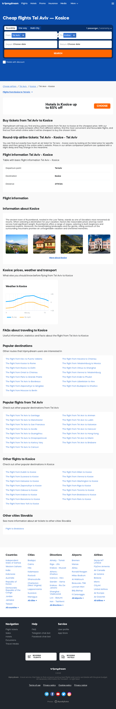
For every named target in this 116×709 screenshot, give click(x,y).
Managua (32, 597)
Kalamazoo (33, 572)
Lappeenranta (35, 589)
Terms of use (34, 685)
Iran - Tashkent (57, 601)
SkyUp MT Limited (99, 561)
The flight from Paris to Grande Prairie (24, 377)
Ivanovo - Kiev (57, 578)
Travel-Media (12, 644)
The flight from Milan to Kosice (77, 472)
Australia (10, 578)
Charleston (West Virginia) (34, 584)
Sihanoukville (34, 579)
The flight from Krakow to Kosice (21, 495)
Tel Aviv (23, 86)
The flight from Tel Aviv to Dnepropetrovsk (26, 438)
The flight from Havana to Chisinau (79, 359)
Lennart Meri (78, 587)
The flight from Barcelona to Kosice (23, 499)
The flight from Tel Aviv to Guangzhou (24, 434)
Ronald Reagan (79, 572)
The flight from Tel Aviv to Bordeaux (23, 381)
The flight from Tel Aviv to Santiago (23, 415)
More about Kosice (58, 258)
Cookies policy (65, 685)
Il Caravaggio (78, 594)
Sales (8, 633)
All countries (11, 608)
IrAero (97, 582)
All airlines (99, 600)
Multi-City (34, 28)
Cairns (31, 564)
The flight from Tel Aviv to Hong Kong (80, 434)
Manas (75, 564)
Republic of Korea (11, 583)
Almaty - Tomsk (57, 560)
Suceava (32, 593)
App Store (63, 633)
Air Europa (99, 593)
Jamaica (10, 600)
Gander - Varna (57, 582)
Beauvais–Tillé (79, 583)
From (8, 35)
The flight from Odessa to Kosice (21, 490)
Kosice (33, 86)
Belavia (97, 578)
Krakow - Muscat (58, 568)
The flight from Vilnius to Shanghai (79, 368)
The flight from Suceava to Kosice (22, 477)
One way (23, 28)
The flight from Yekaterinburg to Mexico (81, 363)
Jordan (9, 596)
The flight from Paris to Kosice (76, 499)
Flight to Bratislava (15, 529)
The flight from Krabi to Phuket (77, 377)
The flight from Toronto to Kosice (78, 490)
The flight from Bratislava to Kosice (79, 495)
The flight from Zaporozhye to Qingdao (25, 386)
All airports (77, 598)
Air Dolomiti (99, 597)
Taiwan (9, 604)
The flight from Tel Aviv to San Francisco (25, 424)
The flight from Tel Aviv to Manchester (24, 420)
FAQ (34, 629)
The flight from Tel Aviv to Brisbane (79, 443)
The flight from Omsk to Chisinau (22, 372)
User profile (63, 629)
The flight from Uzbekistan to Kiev (78, 381)
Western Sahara (13, 566)
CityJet (97, 585)
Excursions (11, 640)
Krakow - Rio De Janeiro (57, 586)
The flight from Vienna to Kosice (78, 477)
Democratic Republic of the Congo (13, 590)
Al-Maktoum (78, 579)
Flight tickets (12, 629)
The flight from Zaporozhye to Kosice (24, 486)
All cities (32, 600)
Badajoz (32, 560)
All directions (56, 605)
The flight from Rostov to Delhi (20, 368)
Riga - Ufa (55, 564)
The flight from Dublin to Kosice (21, 472)
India (8, 570)
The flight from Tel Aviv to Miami (77, 438)
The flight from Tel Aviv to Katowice (79, 424)
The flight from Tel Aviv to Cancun (22, 447)
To (61, 35)
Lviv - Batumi (56, 598)
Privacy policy (49, 685)
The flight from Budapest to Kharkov (80, 386)
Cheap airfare (10, 86)
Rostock (32, 575)
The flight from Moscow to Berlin (21, 390)
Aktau (75, 568)
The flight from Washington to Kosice (80, 481)
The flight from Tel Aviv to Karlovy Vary (24, 443)
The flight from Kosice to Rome (21, 363)
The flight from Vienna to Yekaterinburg (81, 372)
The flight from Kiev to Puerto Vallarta (24, 359)
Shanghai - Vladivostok (55, 593)
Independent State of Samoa (13, 561)
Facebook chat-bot (41, 637)
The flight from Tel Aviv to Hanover (79, 429)
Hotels (9, 637)
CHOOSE (102, 106)
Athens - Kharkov (54, 573)
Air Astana (99, 574)
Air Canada (99, 570)
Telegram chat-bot (41, 633)
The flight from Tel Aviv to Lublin (77, 420)
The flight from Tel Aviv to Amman (78, 415)
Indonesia (10, 574)
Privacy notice (80, 685)
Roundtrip (10, 28)
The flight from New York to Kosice (22, 504)
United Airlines (101, 589)
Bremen (76, 560)
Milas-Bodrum (78, 575)
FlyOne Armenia (102, 566)
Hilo (29, 568)
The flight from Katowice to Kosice (22, 481)
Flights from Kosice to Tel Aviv (17, 92)
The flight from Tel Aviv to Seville (21, 429)
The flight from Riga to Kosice (76, 486)
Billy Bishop (77, 591)
